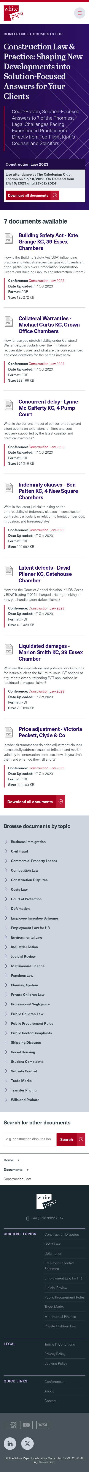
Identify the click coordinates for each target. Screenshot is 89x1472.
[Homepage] (14, 13)
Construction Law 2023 (46, 280)
